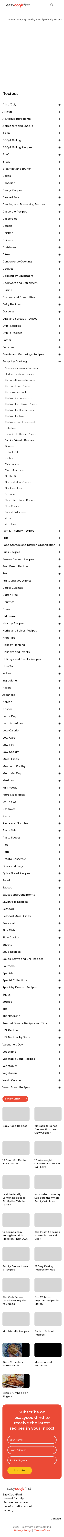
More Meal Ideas (14, 470)
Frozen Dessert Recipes (18, 559)
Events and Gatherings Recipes (23, 354)
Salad (6, 880)
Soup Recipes (11, 951)
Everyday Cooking (26, 19)
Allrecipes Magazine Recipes (21, 368)
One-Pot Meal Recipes (18, 482)
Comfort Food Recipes (18, 386)
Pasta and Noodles (15, 823)
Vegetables (10, 1066)
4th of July (9, 104)
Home (12, 19)
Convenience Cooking (17, 261)
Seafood (8, 909)
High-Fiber (9, 637)
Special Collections (15, 512)
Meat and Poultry (14, 766)
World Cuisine (11, 1080)
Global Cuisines (12, 587)
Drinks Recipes (12, 332)
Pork (5, 851)
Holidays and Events (16, 652)
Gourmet (10, 446)
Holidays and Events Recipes (21, 659)
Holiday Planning (13, 644)
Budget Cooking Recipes (19, 374)
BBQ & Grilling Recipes (17, 147)
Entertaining (12, 428)
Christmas (9, 247)
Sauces (7, 887)
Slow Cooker (12, 506)
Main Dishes (10, 759)
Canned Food (11, 197)
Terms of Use (42, 1530)
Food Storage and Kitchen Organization (28, 545)
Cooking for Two (14, 416)
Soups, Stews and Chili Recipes (22, 958)
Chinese (7, 240)
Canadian (8, 183)
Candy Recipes (12, 190)
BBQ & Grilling (11, 140)
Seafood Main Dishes (16, 916)
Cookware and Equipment (20, 283)
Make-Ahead (12, 464)
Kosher (9, 458)
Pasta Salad (10, 830)
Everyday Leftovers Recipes (21, 434)
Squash (7, 994)
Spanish (7, 973)
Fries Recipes (11, 552)
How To (7, 666)
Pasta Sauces (11, 837)
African (7, 111)
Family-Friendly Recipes (50, 19)
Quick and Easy (13, 488)
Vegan (8, 518)
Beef (5, 154)
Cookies (7, 268)
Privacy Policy (22, 1530)
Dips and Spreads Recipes (19, 318)
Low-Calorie (10, 730)
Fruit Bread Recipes (15, 566)
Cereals (7, 225)
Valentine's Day (12, 1044)
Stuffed (7, 1001)
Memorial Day (11, 773)
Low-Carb (9, 737)
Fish (5, 537)
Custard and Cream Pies (18, 297)
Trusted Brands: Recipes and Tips (24, 1023)
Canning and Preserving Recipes (23, 204)
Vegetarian (11, 524)
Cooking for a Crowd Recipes (21, 404)
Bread (6, 161)
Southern (8, 966)
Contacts (56, 1518)
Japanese (8, 694)
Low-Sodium (11, 751)
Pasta (6, 816)
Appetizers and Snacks (17, 126)
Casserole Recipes (14, 211)
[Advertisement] (32, 57)
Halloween (9, 616)
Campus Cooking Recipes (19, 380)
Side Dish (8, 930)
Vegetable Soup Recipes (18, 1058)
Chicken (7, 233)
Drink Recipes (11, 325)
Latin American (12, 723)
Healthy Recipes (13, 623)
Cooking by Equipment (17, 275)
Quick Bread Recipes (16, 873)
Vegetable (9, 1051)
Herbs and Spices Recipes (19, 630)
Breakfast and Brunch (16, 168)
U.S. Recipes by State (16, 1037)
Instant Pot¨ (12, 452)
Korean (7, 702)
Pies (5, 844)
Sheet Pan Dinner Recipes (20, 500)
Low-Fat (8, 744)
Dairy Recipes (11, 304)
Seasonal (10, 494)
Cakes (6, 175)
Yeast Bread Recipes (16, 1087)
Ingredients (10, 680)
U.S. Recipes (10, 1030)
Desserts (8, 311)
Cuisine (7, 290)
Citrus (6, 254)
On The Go (11, 476)
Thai (5, 1008)
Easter (6, 340)
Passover (8, 809)
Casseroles (9, 218)
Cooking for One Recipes (19, 410)
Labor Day (9, 716)
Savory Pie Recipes (15, 901)
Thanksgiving (11, 1016)
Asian (6, 133)
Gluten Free (10, 594)
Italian (6, 687)
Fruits (6, 573)
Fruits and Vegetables (17, 580)
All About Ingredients (16, 118)
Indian (6, 673)
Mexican (8, 780)
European (8, 347)
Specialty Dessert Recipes (19, 987)
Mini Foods (9, 787)
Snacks (7, 944)
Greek (6, 609)
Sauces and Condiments (18, 894)
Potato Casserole (14, 859)
